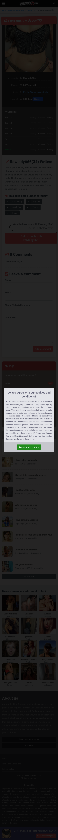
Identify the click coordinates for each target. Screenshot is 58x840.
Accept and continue (29, 447)
